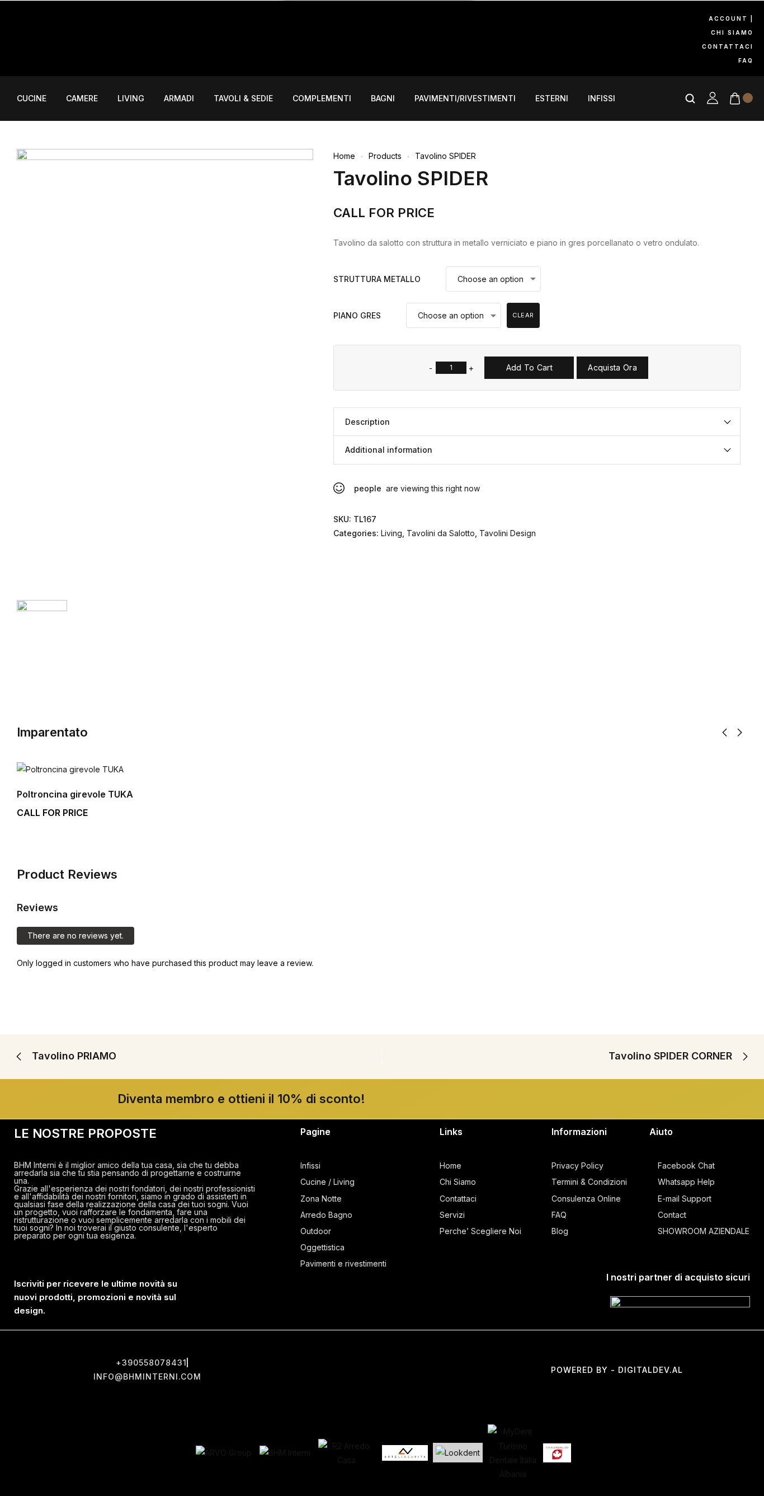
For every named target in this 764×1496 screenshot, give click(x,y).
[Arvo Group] (223, 1452)
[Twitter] (382, 1350)
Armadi (179, 98)
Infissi (601, 98)
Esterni (551, 98)
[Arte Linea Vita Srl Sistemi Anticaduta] (405, 1453)
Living (130, 98)
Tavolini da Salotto (441, 533)
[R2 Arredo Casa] (346, 1453)
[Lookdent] (458, 1452)
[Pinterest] (20, 53)
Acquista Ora (612, 367)
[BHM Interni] (285, 1452)
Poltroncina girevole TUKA (75, 794)
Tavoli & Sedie (243, 98)
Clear (523, 315)
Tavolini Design (507, 533)
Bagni (383, 98)
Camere (82, 98)
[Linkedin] (67, 53)
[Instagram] (67, 21)
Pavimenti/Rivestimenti (465, 98)
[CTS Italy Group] (557, 1452)
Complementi (322, 98)
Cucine (31, 98)
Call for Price (384, 212)
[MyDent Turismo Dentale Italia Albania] (513, 1453)
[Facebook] (20, 21)
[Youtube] (114, 21)
